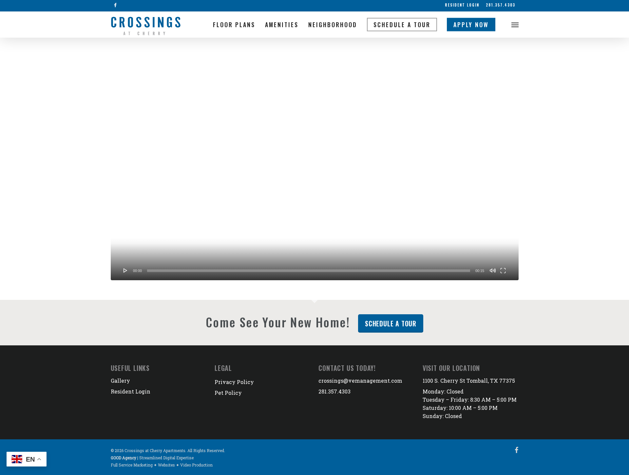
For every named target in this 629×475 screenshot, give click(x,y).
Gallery (120, 380)
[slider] (308, 270)
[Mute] (493, 270)
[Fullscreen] (503, 270)
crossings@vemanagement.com (360, 380)
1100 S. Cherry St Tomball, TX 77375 (469, 380)
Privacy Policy (234, 381)
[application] (315, 165)
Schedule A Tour (390, 323)
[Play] (125, 270)
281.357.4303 (334, 391)
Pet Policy (228, 392)
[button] (515, 24)
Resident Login (130, 391)
